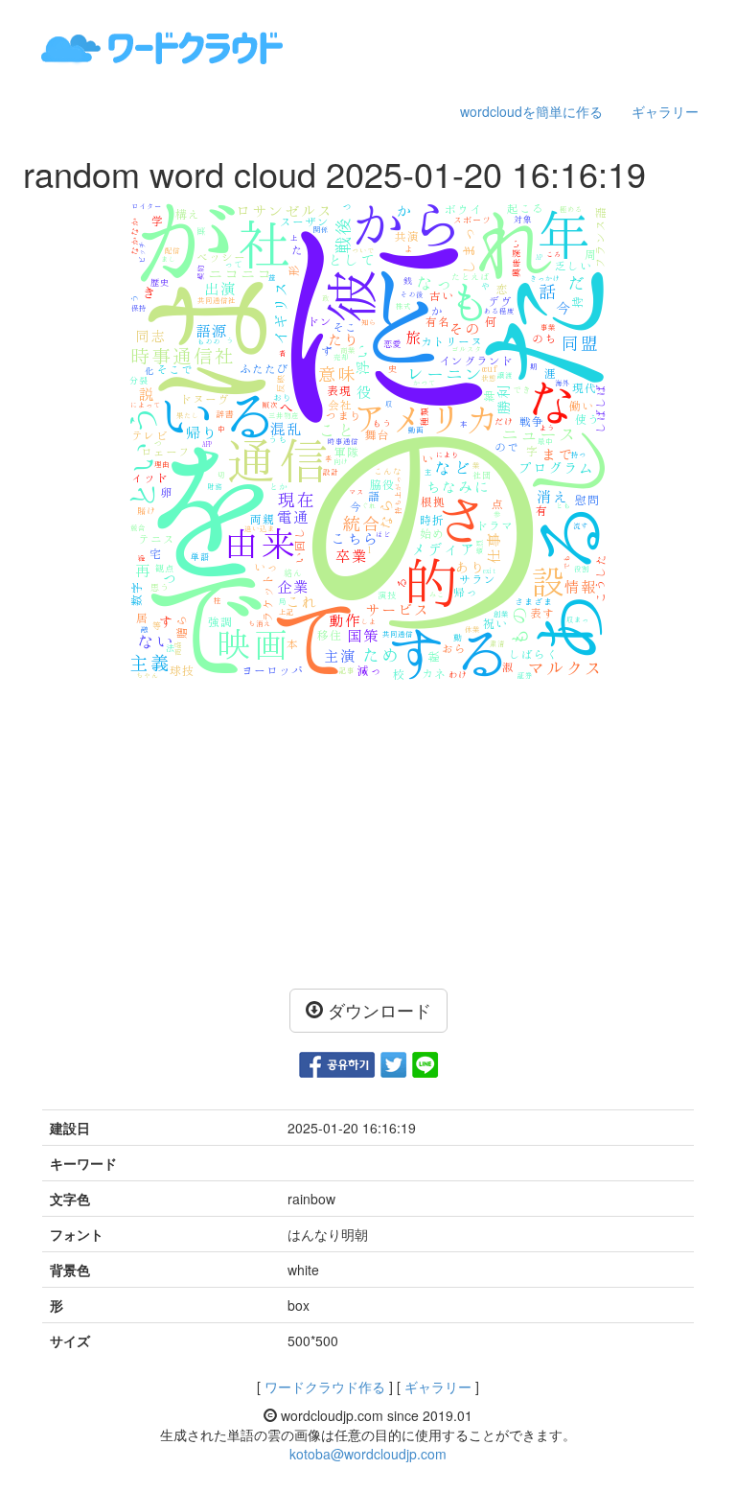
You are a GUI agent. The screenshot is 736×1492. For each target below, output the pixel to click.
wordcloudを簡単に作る (531, 111)
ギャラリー (665, 111)
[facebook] (337, 1062)
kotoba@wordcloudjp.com (368, 1453)
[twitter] (393, 1062)
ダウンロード (377, 1009)
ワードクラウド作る (324, 1386)
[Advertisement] (368, 835)
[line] (425, 1062)
